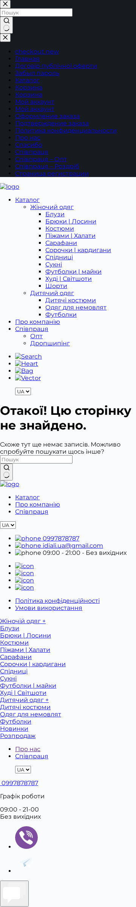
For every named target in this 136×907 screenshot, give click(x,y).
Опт (36, 336)
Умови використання (48, 607)
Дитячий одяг (52, 293)
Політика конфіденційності (57, 600)
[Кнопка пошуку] (6, 472)
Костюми (59, 228)
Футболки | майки (73, 271)
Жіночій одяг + (23, 621)
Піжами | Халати (70, 235)
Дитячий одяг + (24, 700)
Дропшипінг (50, 343)
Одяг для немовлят (76, 307)
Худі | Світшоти (68, 278)
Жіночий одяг (52, 207)
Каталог (27, 199)
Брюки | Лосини (70, 221)
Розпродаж (18, 735)
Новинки (14, 728)
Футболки (61, 314)
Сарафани (61, 242)
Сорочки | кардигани (78, 250)
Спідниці (59, 257)
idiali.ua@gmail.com (72, 545)
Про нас (27, 749)
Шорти (56, 286)
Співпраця (31, 329)
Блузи (55, 214)
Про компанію (37, 321)
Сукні (53, 264)
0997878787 (60, 538)
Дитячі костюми (70, 300)
